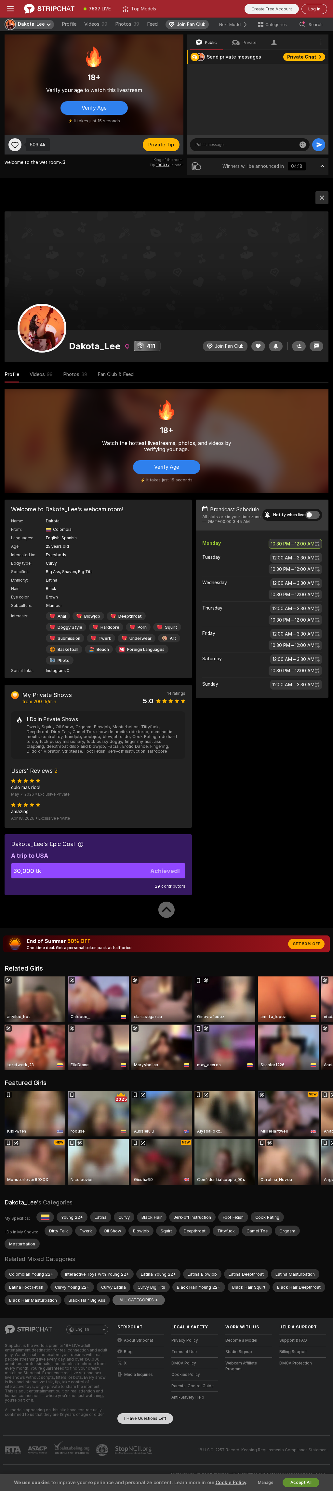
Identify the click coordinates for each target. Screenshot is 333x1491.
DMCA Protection (295, 1363)
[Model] (321, 197)
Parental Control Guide (192, 1386)
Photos (127, 24)
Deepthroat (130, 616)
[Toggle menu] (10, 9)
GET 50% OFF (306, 944)
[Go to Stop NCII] (134, 1450)
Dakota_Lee (21, 1202)
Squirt (171, 627)
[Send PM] (316, 346)
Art (173, 638)
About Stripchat (138, 1340)
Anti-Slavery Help (187, 1397)
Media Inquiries (138, 1374)
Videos (95, 24)
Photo (64, 660)
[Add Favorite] (14, 144)
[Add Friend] (299, 346)
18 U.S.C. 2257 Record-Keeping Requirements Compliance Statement (263, 1450)
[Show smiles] (303, 145)
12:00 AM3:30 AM (293, 557)
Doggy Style (70, 627)
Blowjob (92, 616)
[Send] (318, 144)
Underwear (140, 638)
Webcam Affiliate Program (241, 1366)
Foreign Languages (146, 649)
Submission (69, 638)
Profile (69, 24)
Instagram (55, 670)
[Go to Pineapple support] (103, 1450)
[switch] (312, 515)
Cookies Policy (185, 1374)
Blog (128, 1352)
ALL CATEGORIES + (138, 1299)
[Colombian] (45, 1217)
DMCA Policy (183, 1363)
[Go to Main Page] (49, 9)
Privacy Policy (184, 1340)
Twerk (105, 638)
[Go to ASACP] (38, 1450)
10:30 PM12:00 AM (292, 543)
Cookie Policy (231, 1482)
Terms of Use (184, 1352)
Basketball (68, 649)
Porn (142, 627)
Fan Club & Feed (116, 374)
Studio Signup (238, 1352)
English (82, 1329)
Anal (62, 616)
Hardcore (109, 627)
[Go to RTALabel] (13, 1450)
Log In (314, 9)
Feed (152, 24)
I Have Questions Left (145, 1418)
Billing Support (293, 1352)
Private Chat (301, 57)
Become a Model (241, 1340)
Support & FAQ (293, 1340)
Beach (103, 649)
